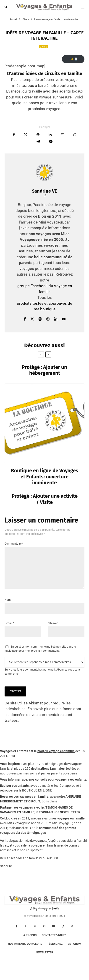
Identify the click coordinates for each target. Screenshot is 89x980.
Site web (53, 623)
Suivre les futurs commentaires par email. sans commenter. (43, 671)
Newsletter (44, 952)
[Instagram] (34, 926)
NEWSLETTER (70, 812)
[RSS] (72, 926)
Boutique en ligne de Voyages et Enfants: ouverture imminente (44, 477)
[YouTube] (53, 926)
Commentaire (14, 543)
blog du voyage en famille (56, 751)
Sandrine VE (44, 191)
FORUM (44, 812)
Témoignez (55, 943)
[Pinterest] (44, 926)
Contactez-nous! (54, 935)
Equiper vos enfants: (15, 785)
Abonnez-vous (65, 669)
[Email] (62, 134)
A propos (30, 935)
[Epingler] (38, 134)
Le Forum (74, 943)
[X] (25, 926)
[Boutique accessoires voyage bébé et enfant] (44, 423)
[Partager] (14, 134)
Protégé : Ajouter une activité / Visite (45, 499)
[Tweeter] (25, 134)
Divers (43, 46)
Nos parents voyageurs (25, 943)
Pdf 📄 (73, 59)
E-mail (9, 623)
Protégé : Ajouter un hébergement (44, 370)
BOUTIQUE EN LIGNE (37, 790)
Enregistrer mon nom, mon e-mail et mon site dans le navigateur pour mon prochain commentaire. (40, 648)
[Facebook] (16, 926)
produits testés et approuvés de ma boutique (44, 306)
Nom (9, 599)
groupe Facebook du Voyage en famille (44, 289)
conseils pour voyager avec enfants (60, 779)
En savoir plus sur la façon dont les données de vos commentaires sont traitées (43, 714)
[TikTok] (63, 926)
